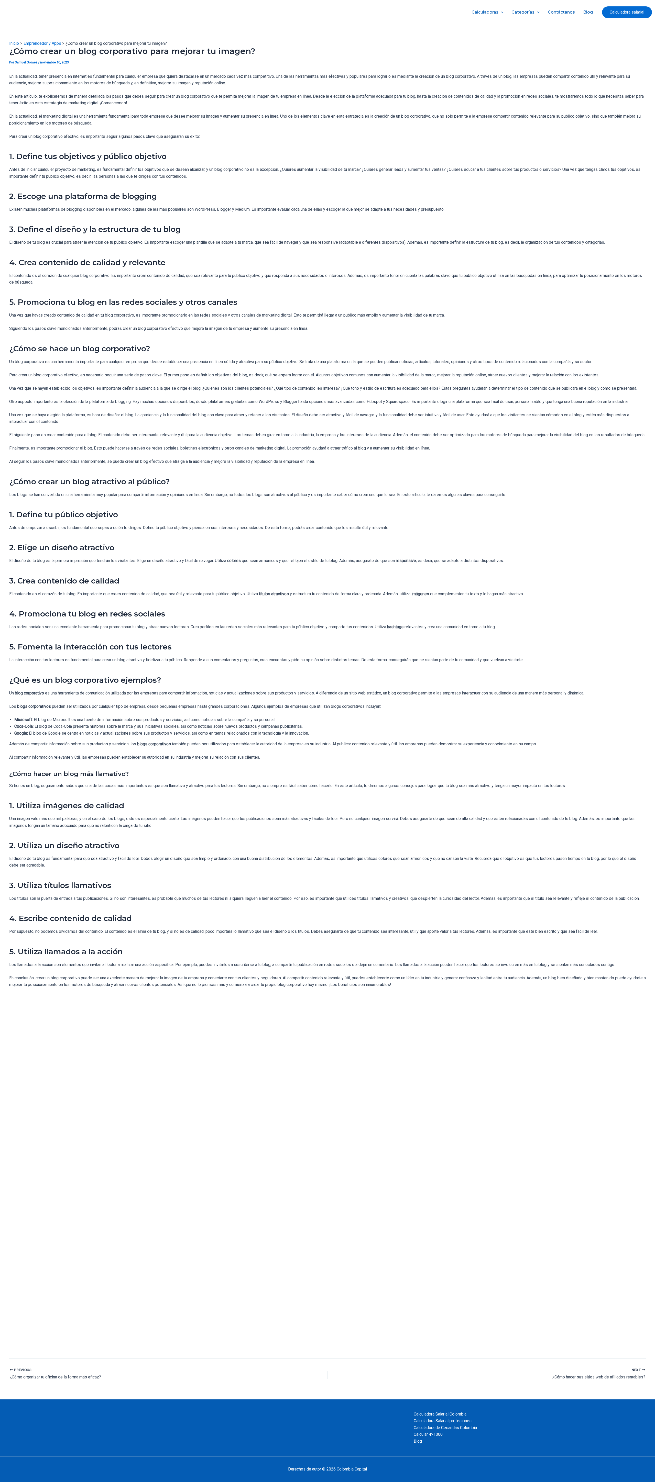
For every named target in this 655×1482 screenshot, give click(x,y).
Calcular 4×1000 (428, 1434)
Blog (588, 12)
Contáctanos (561, 12)
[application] (501, 12)
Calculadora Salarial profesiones (443, 1420)
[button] (627, 12)
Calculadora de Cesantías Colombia (445, 1427)
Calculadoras (485, 12)
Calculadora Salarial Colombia (440, 1414)
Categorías (522, 12)
